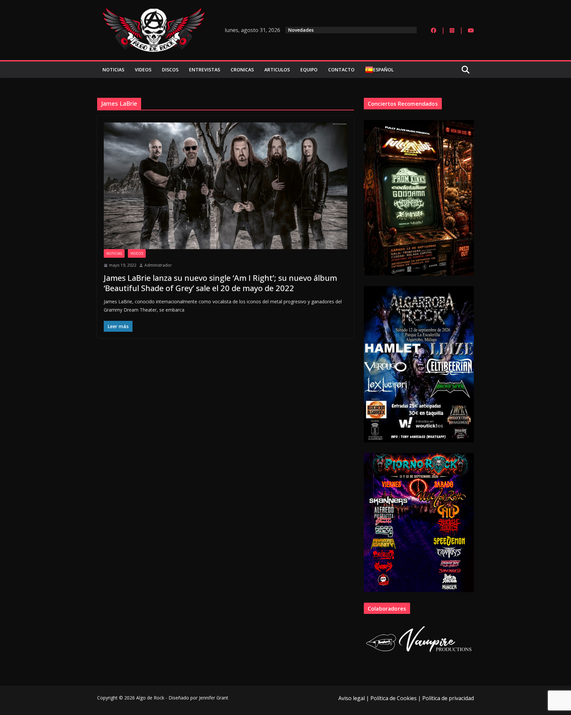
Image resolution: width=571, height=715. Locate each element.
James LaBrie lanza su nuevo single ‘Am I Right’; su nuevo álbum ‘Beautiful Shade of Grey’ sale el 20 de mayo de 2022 (220, 282)
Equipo (309, 69)
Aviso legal (351, 698)
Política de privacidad (448, 698)
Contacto (341, 69)
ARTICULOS (277, 69)
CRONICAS (242, 69)
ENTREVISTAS (204, 69)
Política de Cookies (393, 698)
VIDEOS (143, 69)
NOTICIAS (113, 69)
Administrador (158, 265)
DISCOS (170, 69)
